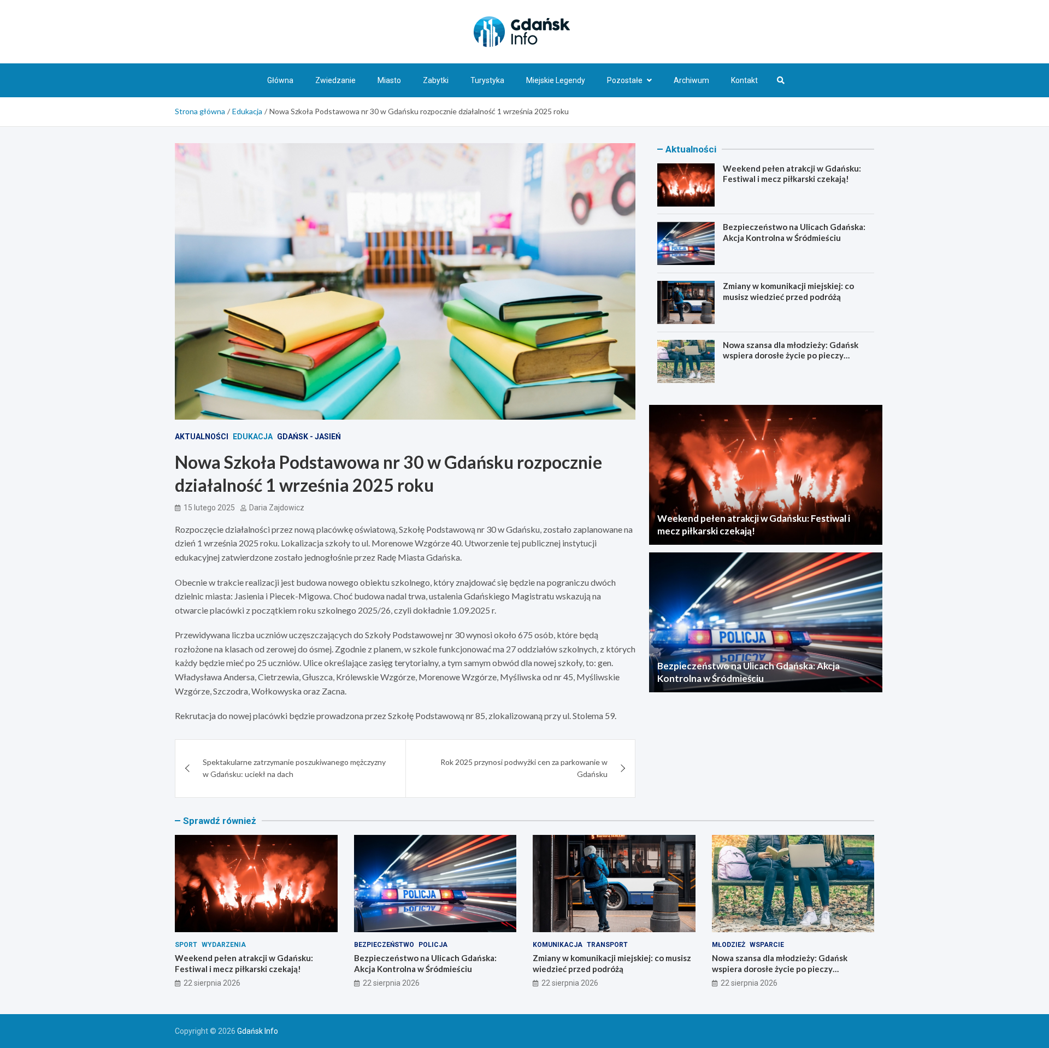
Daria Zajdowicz (276, 507)
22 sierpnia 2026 (212, 983)
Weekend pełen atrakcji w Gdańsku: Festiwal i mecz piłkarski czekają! (792, 173)
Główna (280, 80)
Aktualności (201, 436)
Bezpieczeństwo (384, 945)
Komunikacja (557, 945)
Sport (186, 945)
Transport (607, 945)
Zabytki (436, 80)
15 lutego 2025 (209, 507)
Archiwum (691, 80)
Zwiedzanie (335, 80)
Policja (433, 945)
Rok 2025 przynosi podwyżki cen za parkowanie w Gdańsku (524, 768)
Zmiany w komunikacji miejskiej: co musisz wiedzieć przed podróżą (788, 291)
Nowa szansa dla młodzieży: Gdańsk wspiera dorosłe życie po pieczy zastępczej (790, 355)
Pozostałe (625, 80)
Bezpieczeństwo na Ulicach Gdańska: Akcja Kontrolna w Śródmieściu (794, 232)
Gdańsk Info (257, 1031)
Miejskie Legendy (555, 80)
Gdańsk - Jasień (309, 436)
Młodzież (728, 945)
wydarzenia (224, 945)
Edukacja (253, 436)
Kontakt (744, 80)
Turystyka (487, 80)
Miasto (389, 80)
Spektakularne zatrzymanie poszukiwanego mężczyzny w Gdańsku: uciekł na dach (294, 768)
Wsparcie (767, 945)
